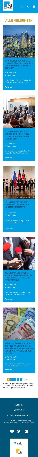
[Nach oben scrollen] (32, 451)
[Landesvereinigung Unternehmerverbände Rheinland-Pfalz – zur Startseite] (8, 5)
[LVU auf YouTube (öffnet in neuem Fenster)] (12, 431)
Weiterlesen (9, 87)
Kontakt (19, 404)
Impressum (19, 410)
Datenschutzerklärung (19, 415)
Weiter (26, 379)
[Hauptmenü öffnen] (33, 6)
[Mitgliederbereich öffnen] (27, 6)
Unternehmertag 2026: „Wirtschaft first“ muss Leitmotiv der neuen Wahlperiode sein (18, 135)
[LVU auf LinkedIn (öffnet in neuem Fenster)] (26, 431)
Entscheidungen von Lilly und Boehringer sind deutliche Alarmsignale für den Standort (19, 64)
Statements (11, 75)
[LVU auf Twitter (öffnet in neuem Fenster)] (19, 431)
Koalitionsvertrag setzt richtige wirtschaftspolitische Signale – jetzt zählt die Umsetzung (19, 276)
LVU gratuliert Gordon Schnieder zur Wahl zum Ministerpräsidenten (17, 204)
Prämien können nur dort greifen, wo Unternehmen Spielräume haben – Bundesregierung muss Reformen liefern (19, 348)
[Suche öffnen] (22, 6)
